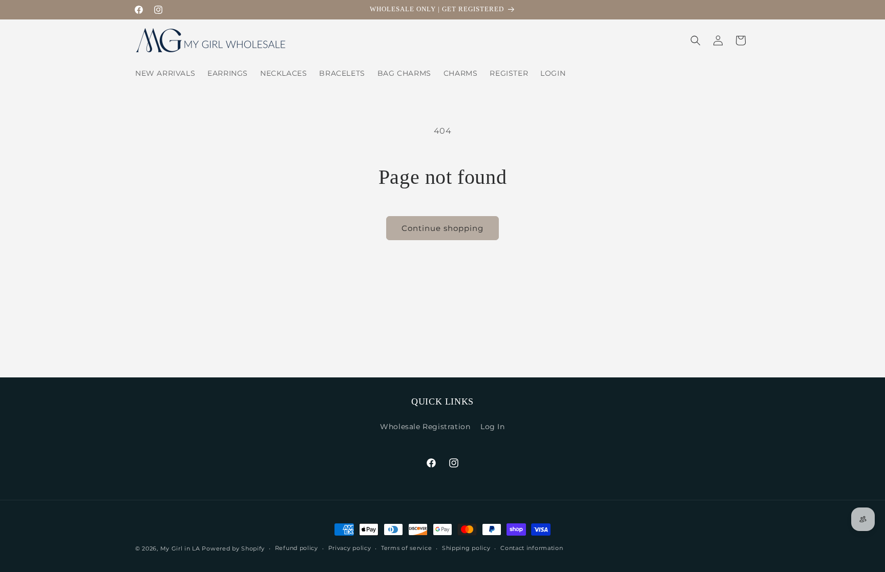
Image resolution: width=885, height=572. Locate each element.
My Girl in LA (180, 548)
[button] (695, 40)
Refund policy (296, 548)
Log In (492, 426)
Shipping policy (466, 548)
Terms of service (406, 548)
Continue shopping (442, 228)
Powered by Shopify (233, 548)
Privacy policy (349, 548)
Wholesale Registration (425, 426)
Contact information (531, 548)
